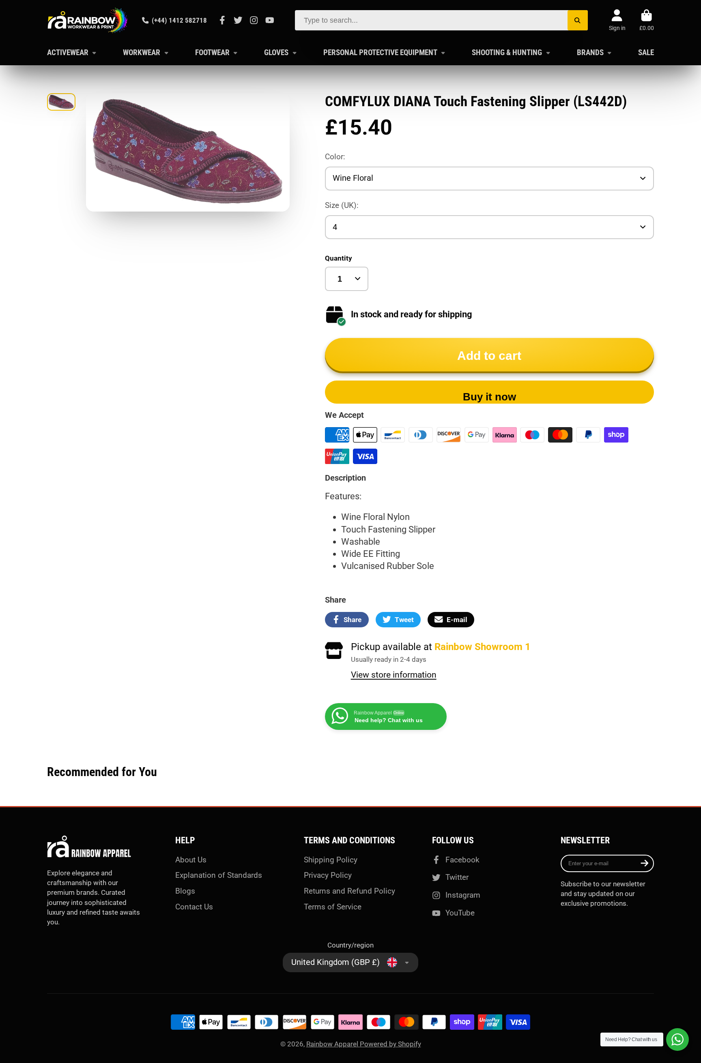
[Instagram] (253, 20)
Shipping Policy (330, 859)
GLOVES (276, 52)
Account (617, 20)
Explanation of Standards (218, 875)
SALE (646, 52)
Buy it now (489, 396)
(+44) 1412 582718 (179, 20)
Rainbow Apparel (333, 1044)
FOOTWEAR (212, 52)
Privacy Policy (328, 875)
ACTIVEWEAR (67, 52)
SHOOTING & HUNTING (507, 52)
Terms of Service (332, 906)
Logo (87, 20)
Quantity (338, 258)
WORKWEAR (141, 52)
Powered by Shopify (390, 1044)
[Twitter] (238, 20)
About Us (190, 859)
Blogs (185, 891)
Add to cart (489, 355)
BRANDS (590, 52)
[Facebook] (222, 20)
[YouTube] (269, 20)
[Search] (578, 20)
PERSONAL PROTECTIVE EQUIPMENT (380, 52)
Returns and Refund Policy (349, 891)
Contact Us (194, 906)
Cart (646, 20)
